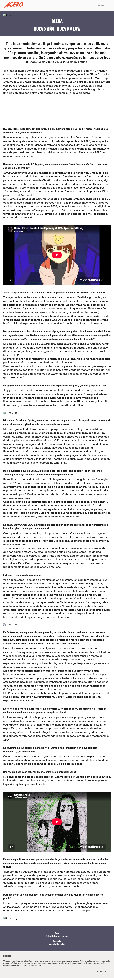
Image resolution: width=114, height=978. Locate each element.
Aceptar (101, 971)
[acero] (13, 5)
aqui (41, 965)
